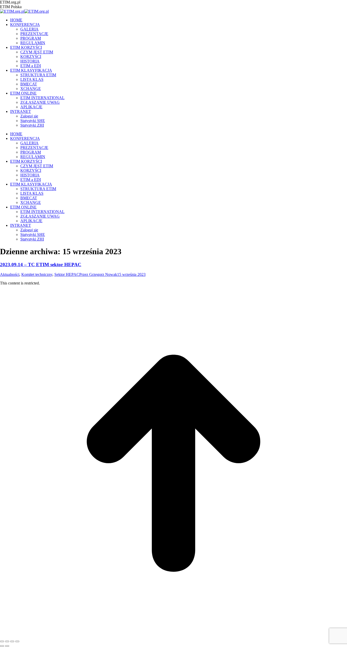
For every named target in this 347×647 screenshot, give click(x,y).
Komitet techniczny (36, 274)
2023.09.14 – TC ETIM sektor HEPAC (40, 264)
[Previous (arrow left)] (2, 646)
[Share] (7, 641)
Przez (98, 274)
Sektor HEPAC (66, 274)
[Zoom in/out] (17, 641)
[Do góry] (173, 635)
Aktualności (9, 274)
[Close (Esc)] (2, 641)
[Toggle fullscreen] (12, 641)
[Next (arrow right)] (7, 646)
